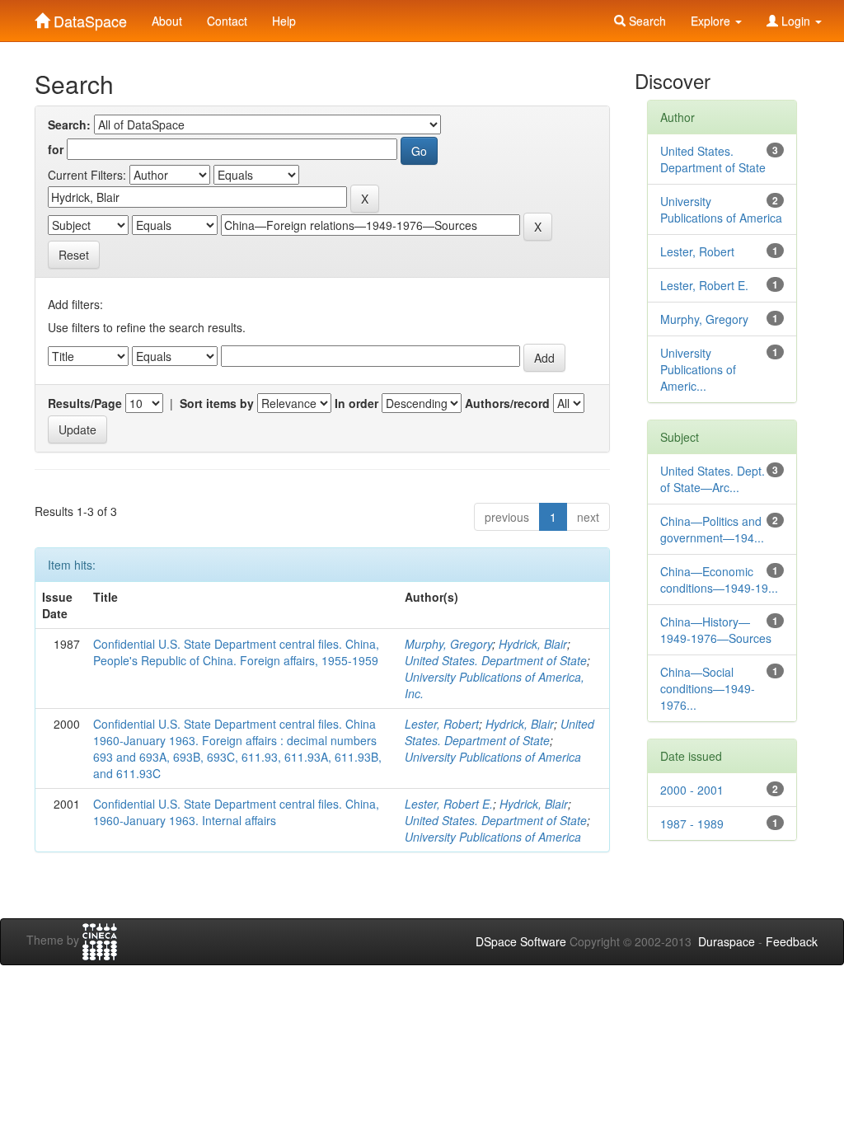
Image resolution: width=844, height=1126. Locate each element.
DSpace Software (521, 941)
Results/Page (85, 403)
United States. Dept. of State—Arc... (712, 478)
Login (796, 20)
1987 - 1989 (692, 823)
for (55, 149)
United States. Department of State (496, 660)
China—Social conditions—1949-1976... (707, 688)
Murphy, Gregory (448, 644)
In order (356, 403)
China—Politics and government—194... (712, 529)
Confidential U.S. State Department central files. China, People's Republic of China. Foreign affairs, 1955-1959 (236, 652)
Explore (712, 20)
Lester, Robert (442, 723)
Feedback (792, 941)
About (167, 20)
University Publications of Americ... (698, 369)
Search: (69, 124)
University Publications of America (493, 756)
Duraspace (726, 941)
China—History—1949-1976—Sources (715, 629)
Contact (227, 20)
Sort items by (217, 403)
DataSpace (88, 17)
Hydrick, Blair (533, 644)
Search (646, 20)
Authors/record (507, 403)
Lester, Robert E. (449, 803)
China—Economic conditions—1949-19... (719, 579)
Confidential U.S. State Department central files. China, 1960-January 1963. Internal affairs (236, 811)
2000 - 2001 (692, 789)
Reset (74, 254)
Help (284, 20)
